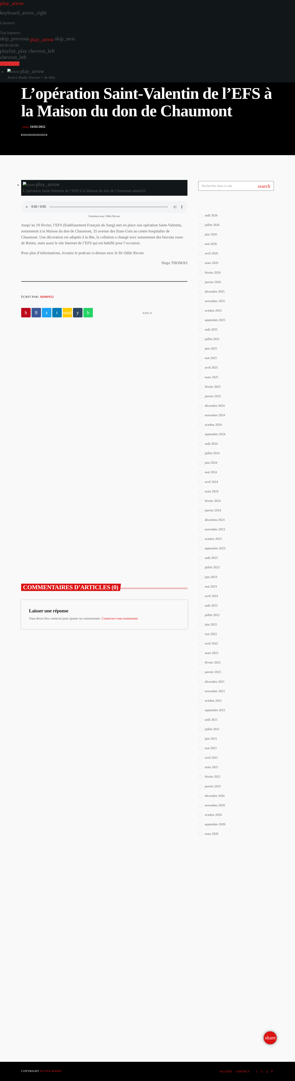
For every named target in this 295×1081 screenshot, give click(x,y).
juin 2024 (211, 463)
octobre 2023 (213, 539)
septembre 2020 (215, 824)
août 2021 (211, 720)
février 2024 (213, 501)
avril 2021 (211, 758)
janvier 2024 (213, 510)
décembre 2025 (215, 291)
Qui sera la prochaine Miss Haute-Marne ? (239, 1019)
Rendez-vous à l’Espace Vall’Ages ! (131, 371)
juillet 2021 (212, 729)
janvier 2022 (213, 672)
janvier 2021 (213, 786)
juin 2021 (211, 739)
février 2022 (213, 662)
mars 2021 (211, 767)
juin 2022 (211, 624)
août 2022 (211, 605)
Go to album (9, 63)
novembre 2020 (215, 805)
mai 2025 (211, 358)
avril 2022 (211, 643)
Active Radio (51, 1071)
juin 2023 (211, 577)
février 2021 (213, 776)
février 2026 (213, 272)
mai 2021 (211, 748)
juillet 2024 (212, 453)
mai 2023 (211, 586)
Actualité (38, 517)
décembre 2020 (215, 796)
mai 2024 (211, 472)
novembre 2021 (215, 691)
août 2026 (211, 215)
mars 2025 (211, 377)
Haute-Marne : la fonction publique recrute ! (239, 953)
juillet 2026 (212, 225)
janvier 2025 (213, 396)
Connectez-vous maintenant (120, 618)
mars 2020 (211, 834)
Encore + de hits (220, 893)
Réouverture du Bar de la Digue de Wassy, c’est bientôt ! (243, 975)
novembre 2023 (215, 529)
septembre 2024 (215, 434)
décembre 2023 (215, 520)
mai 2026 (211, 244)
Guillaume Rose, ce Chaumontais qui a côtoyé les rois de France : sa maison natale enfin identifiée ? (147, 532)
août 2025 (211, 329)
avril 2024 (211, 482)
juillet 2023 (212, 567)
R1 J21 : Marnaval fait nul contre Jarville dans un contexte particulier (244, 1000)
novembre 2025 (215, 301)
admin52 (47, 297)
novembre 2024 (215, 415)
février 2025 (213, 387)
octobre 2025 (213, 310)
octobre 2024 (213, 425)
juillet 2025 (212, 339)
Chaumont (124, 517)
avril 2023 (211, 596)
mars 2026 (211, 263)
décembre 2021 (215, 682)
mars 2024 (211, 491)
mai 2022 (211, 634)
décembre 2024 (215, 406)
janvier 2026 (213, 282)
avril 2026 (211, 253)
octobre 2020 (213, 815)
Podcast (97, 361)
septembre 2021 (215, 710)
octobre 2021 (213, 701)
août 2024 (211, 444)
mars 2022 (211, 653)
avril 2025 (211, 367)
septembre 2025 (215, 320)
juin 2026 (211, 234)
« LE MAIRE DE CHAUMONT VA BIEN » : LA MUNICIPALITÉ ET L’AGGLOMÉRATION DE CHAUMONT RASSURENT (59, 538)
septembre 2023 (215, 548)
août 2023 (211, 558)
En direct (214, 884)
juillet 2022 (212, 615)
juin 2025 (211, 348)
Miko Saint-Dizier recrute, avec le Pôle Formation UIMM (243, 931)
